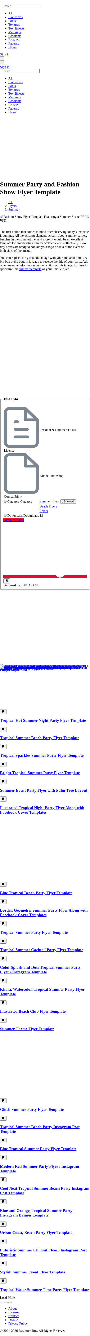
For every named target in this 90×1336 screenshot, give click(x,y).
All (10, 13)
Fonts (12, 21)
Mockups (14, 32)
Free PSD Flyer (30, 584)
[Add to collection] (6, 580)
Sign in (4, 54)
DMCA (13, 1320)
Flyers (12, 47)
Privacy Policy (18, 1323)
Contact (13, 1316)
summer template (30, 269)
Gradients (14, 36)
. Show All (68, 501)
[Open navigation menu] (2, 58)
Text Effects (16, 28)
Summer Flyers (50, 501)
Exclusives (15, 17)
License (13, 1312)
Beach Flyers (48, 506)
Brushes (13, 39)
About (12, 1308)
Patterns (13, 43)
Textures (14, 24)
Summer (13, 209)
